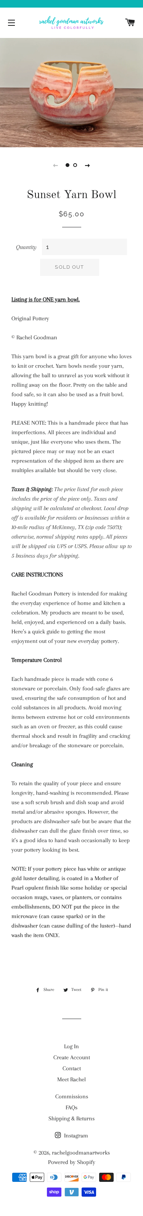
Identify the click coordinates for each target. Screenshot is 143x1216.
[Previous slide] (55, 165)
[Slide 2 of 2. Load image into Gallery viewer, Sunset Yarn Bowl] (75, 165)
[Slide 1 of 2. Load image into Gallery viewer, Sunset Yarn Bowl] (68, 165)
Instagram (75, 1135)
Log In (71, 1046)
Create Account (71, 1057)
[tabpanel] (71, 91)
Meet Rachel (71, 1079)
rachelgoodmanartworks (81, 1152)
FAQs (71, 1107)
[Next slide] (87, 165)
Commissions (71, 1096)
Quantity (26, 247)
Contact (72, 1068)
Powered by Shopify (71, 1162)
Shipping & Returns (71, 1118)
